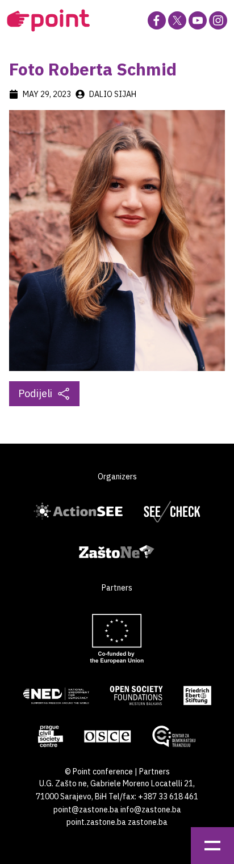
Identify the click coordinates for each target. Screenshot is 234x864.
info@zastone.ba (150, 809)
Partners (154, 771)
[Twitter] (177, 20)
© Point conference (99, 771)
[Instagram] (218, 20)
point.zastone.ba (96, 822)
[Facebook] (157, 20)
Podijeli (35, 393)
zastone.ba (148, 822)
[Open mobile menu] (212, 845)
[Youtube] (198, 20)
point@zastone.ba (86, 809)
